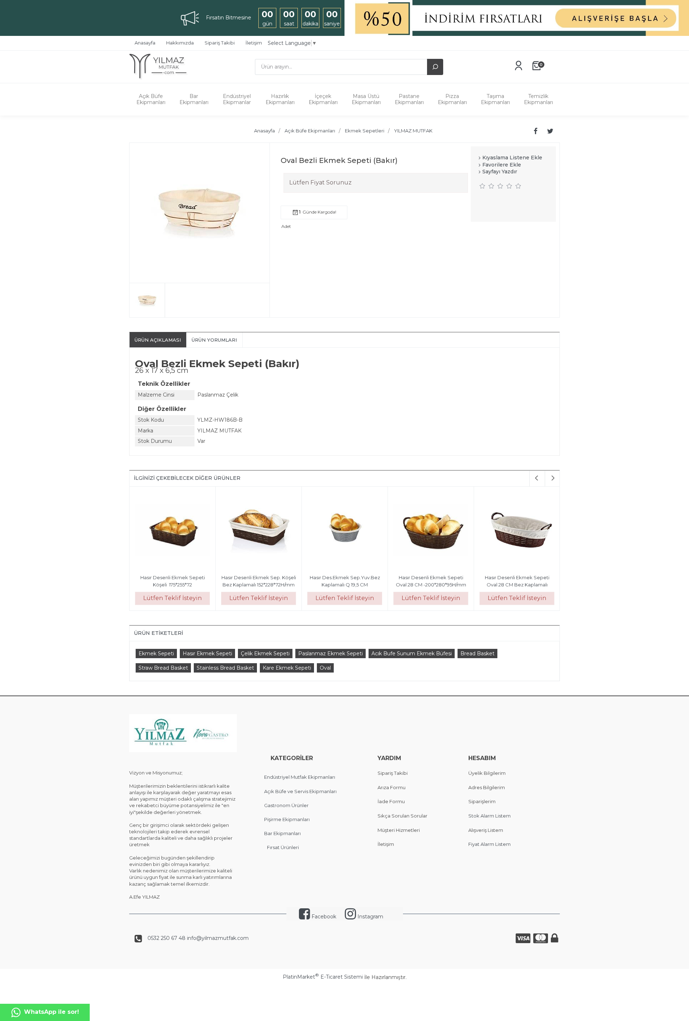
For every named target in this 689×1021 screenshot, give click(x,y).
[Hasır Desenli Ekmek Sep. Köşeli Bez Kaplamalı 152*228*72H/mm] (258, 530)
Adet (286, 226)
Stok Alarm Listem (489, 816)
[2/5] (487, 186)
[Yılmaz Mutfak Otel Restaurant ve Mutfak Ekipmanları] (160, 79)
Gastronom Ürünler (286, 805)
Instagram (369, 916)
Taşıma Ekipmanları (495, 99)
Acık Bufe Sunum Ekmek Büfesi (411, 653)
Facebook (323, 916)
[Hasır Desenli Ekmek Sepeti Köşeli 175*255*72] (172, 530)
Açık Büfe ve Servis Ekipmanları (300, 791)
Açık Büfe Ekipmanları (150, 99)
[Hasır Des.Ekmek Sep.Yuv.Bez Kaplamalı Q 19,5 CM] (344, 530)
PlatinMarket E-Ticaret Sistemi (323, 977)
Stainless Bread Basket (225, 668)
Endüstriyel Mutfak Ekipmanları (299, 777)
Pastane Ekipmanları (409, 99)
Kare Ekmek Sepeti (287, 668)
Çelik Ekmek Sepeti (265, 653)
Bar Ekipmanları (193, 99)
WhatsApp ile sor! (51, 1011)
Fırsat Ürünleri (283, 847)
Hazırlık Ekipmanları (280, 99)
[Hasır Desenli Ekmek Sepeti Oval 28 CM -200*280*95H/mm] (430, 530)
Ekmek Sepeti (156, 653)
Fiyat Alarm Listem (489, 844)
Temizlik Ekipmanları (538, 99)
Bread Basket (477, 653)
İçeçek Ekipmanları (323, 99)
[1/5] (482, 186)
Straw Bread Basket (163, 668)
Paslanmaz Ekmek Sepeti (330, 653)
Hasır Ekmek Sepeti (207, 653)
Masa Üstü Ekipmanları (366, 99)
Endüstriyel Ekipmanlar (237, 99)
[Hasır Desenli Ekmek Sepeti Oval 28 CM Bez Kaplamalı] (516, 530)
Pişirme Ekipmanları (287, 819)
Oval (325, 668)
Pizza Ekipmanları (452, 99)
